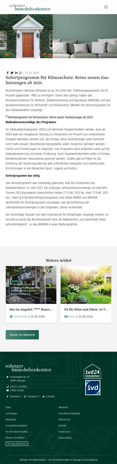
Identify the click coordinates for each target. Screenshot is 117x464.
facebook (14, 396)
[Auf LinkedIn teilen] (16, 73)
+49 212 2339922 (18, 386)
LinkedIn (50, 396)
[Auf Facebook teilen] (8, 73)
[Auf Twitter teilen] (12, 73)
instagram (32, 396)
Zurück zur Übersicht (22, 335)
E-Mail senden (16, 390)
